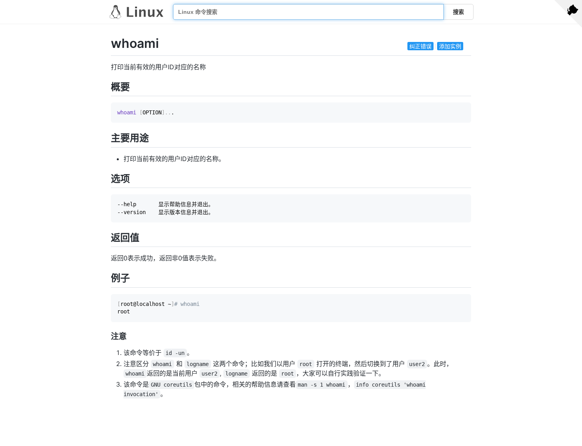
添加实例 (450, 46)
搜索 (458, 12)
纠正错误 (420, 46)
